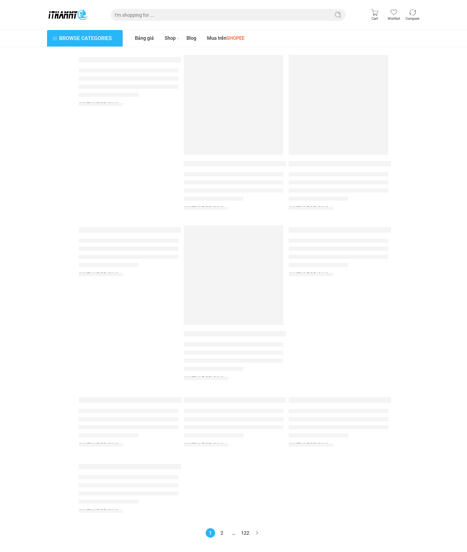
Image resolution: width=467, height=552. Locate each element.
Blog (191, 38)
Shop (170, 38)
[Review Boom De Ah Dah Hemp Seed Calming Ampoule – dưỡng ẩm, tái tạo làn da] (233, 105)
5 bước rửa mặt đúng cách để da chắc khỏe (259, 400)
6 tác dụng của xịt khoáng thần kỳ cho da (359, 163)
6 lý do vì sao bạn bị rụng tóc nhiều (243, 333)
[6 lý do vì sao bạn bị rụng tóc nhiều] (233, 275)
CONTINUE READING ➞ (101, 104)
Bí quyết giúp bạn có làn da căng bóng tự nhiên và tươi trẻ (178, 466)
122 (245, 533)
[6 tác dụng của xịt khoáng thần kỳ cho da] (338, 105)
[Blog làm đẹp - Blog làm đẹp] (68, 14)
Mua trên (226, 38)
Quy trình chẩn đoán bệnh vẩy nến (138, 400)
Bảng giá (144, 38)
